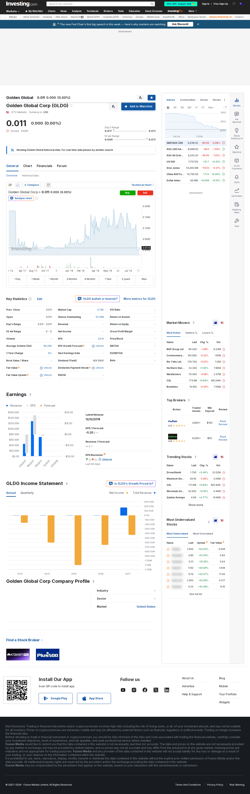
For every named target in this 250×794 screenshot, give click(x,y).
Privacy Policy (215, 784)
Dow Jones (173, 167)
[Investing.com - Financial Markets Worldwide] (21, 4)
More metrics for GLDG (139, 298)
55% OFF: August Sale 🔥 (181, 4)
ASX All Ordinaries (177, 155)
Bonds (204, 99)
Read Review (223, 423)
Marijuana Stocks (197, 17)
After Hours (61, 17)
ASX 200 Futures (176, 149)
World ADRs (93, 17)
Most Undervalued (177, 533)
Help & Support (192, 694)
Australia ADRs (111, 17)
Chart (27, 166)
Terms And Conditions (188, 784)
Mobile (223, 686)
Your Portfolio (228, 694)
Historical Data (30, 175)
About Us (188, 678)
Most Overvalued (203, 533)
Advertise (188, 686)
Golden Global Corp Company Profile (48, 581)
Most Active (173, 332)
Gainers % (191, 332)
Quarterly (27, 492)
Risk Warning (237, 784)
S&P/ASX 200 (175, 142)
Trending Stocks (179, 457)
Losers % (207, 332)
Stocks (13, 17)
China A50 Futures (177, 174)
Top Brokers (176, 400)
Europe (140, 17)
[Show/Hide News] (48, 185)
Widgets (224, 702)
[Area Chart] (17, 185)
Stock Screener (153, 11)
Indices (171, 99)
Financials (44, 166)
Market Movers (178, 323)
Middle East (153, 17)
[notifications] (234, 3)
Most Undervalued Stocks (181, 522)
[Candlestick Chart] (10, 185)
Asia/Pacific (169, 17)
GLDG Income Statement (34, 483)
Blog (222, 678)
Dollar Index (173, 180)
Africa (181, 17)
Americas (127, 17)
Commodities (188, 99)
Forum (62, 166)
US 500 (171, 161)
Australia (47, 17)
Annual (11, 492)
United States (146, 606)
